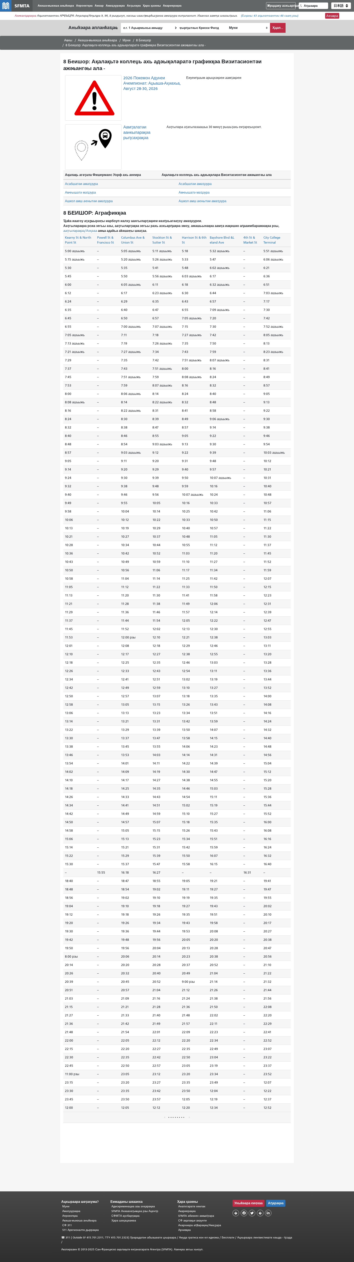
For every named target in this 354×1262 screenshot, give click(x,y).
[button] (341, 5)
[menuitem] (56, 5)
